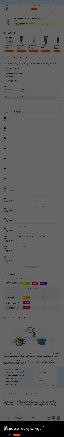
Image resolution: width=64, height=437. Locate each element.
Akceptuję (16, 434)
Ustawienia (6, 434)
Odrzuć (10, 434)
